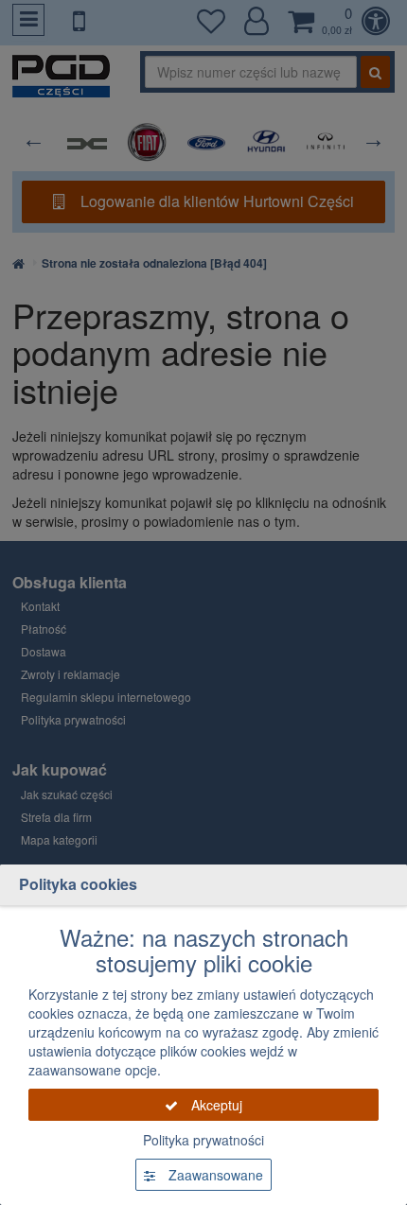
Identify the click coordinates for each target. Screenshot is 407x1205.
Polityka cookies (78, 884)
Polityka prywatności (203, 1139)
